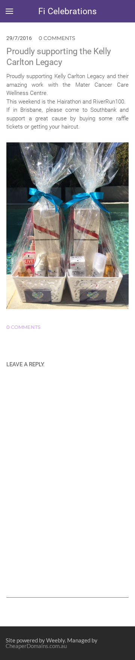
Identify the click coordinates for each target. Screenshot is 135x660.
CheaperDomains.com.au (36, 645)
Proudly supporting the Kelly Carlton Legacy (58, 56)
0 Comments (57, 38)
